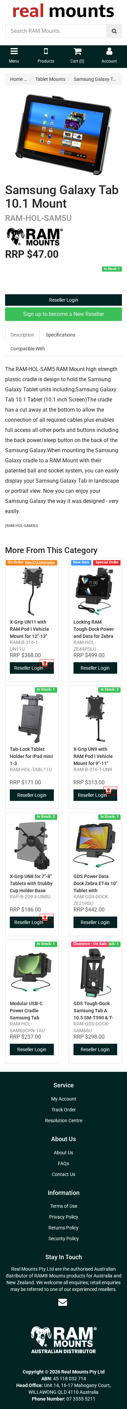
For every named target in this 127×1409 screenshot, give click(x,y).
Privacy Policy (63, 1217)
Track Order (63, 1109)
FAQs (63, 1163)
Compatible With (27, 348)
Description (22, 335)
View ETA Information (40, 562)
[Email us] (62, 1302)
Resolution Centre (63, 1120)
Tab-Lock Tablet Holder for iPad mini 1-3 (31, 756)
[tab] (22, 335)
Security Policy (63, 1238)
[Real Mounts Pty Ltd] (63, 8)
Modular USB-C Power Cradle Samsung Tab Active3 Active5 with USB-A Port (32, 1018)
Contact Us (63, 1174)
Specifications (60, 335)
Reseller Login (63, 300)
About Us (63, 1152)
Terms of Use (63, 1206)
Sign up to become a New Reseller (63, 314)
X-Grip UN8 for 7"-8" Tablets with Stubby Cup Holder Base (31, 883)
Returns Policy (63, 1227)
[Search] (114, 31)
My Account (63, 1099)
